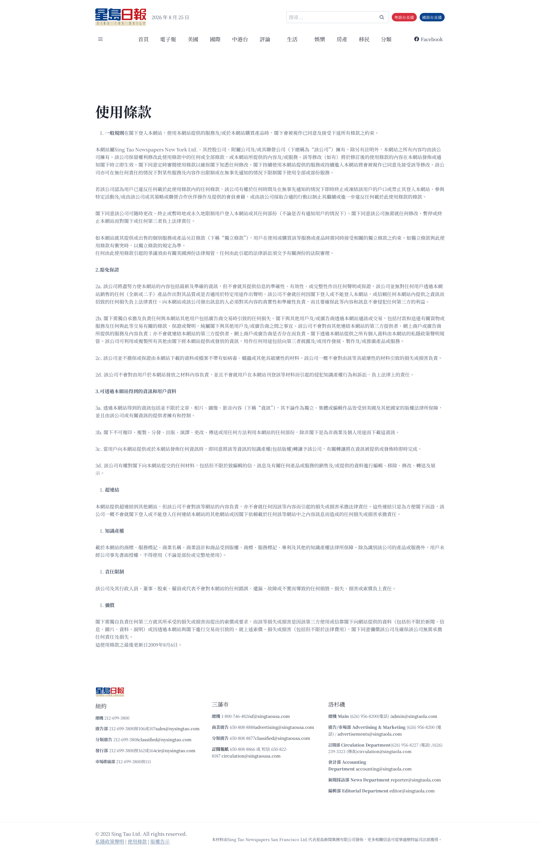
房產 (342, 39)
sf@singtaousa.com (270, 716)
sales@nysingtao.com (178, 728)
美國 (193, 39)
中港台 (240, 39)
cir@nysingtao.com (175, 750)
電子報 (168, 39)
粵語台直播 (404, 17)
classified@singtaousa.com (282, 738)
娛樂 (319, 39)
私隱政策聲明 (109, 841)
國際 (215, 39)
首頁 (143, 39)
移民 (364, 39)
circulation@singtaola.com (384, 751)
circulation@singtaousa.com (251, 756)
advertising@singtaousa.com (284, 727)
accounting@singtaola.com (384, 769)
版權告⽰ (160, 841)
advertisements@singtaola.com (370, 734)
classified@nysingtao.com (165, 739)
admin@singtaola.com (414, 716)
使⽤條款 (137, 841)
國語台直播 (432, 17)
